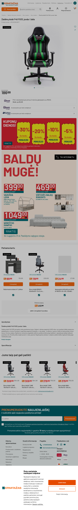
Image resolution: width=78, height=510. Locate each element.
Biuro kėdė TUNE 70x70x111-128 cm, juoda (28, 387)
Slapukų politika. (37, 504)
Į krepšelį (13, 284)
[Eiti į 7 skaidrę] (42, 87)
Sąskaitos (60, 3)
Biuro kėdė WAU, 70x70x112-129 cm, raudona (64, 387)
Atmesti (62, 489)
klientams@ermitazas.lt (49, 448)
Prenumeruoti (70, 418)
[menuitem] (31, 3)
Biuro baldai (26, 15)
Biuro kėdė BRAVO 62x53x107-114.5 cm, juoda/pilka (36, 290)
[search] (40, 9)
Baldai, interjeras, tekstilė (14, 15)
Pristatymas (9, 454)
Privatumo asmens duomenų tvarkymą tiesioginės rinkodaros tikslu (46, 424)
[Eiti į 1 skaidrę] (34, 87)
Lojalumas (38, 3)
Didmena (53, 3)
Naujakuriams (46, 3)
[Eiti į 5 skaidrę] (39, 87)
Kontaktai (9, 447)
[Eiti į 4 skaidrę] (38, 87)
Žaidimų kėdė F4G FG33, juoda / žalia (48, 15)
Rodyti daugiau (6, 339)
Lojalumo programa (28, 447)
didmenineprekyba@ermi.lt (45, 391)
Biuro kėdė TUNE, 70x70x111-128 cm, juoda (46, 387)
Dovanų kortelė (27, 444)
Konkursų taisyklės (28, 452)
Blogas (25, 458)
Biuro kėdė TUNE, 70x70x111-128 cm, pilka (10, 387)
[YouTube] (65, 445)
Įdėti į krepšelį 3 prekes (39, 311)
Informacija (31, 3)
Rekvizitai (8, 462)
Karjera (25, 455)
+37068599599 (47, 445)
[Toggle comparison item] (75, 29)
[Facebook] (58, 445)
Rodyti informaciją (62, 494)
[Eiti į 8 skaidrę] (43, 87)
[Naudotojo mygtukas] (57, 8)
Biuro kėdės (34, 15)
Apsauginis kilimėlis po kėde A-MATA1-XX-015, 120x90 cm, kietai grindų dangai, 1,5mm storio (64, 290)
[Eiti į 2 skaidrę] (35, 87)
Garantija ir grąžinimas (12, 457)
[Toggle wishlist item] (75, 26)
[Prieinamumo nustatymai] (74, 3)
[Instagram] (61, 445)
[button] (49, 9)
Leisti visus (62, 482)
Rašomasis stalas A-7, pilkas (13, 289)
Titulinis (4, 15)
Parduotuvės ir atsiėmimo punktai (13, 450)
